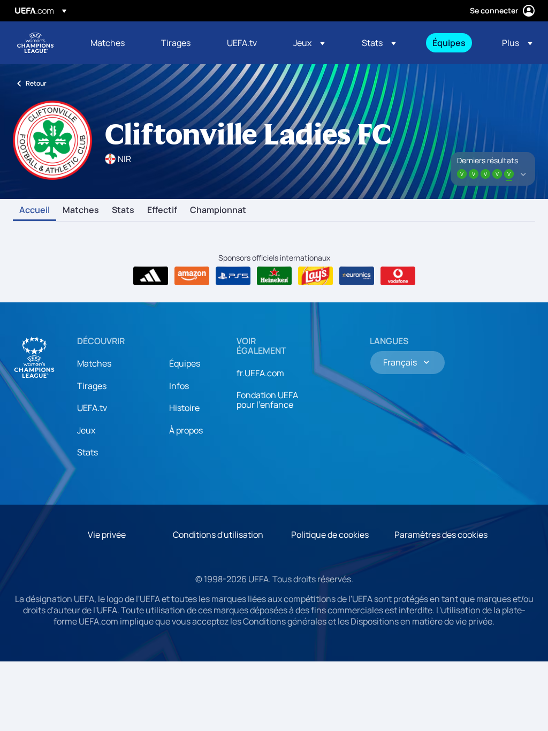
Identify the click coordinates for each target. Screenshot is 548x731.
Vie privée (107, 534)
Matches (81, 210)
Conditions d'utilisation (218, 534)
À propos (186, 430)
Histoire (184, 408)
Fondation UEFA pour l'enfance (267, 399)
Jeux (86, 430)
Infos (179, 386)
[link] (107, 43)
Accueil (34, 210)
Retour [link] (36, 83)
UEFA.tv (92, 408)
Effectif (162, 210)
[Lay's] (315, 276)
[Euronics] (356, 276)
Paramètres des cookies (441, 534)
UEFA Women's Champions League (35, 43)
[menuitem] (112, 43)
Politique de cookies (330, 534)
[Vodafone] (397, 276)
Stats (123, 210)
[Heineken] (274, 276)
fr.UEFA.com (260, 373)
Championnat (218, 210)
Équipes (184, 363)
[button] (309, 43)
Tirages (91, 386)
